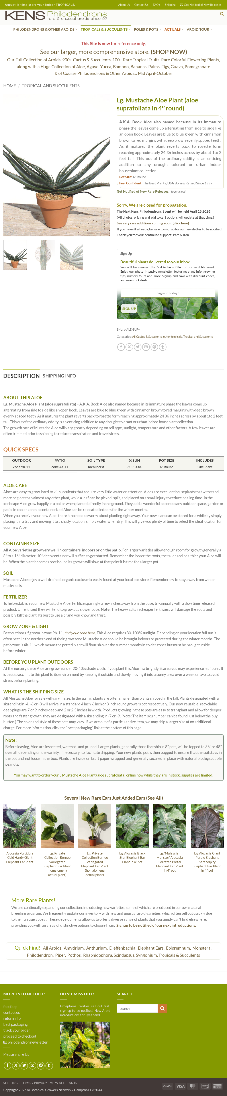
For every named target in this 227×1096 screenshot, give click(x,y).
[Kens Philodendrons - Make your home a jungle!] (69, 16)
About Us (124, 4)
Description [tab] (21, 376)
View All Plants (63, 1083)
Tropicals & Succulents (179, 955)
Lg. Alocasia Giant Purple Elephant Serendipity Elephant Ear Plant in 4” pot (207, 861)
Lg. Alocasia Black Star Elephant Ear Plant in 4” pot (132, 857)
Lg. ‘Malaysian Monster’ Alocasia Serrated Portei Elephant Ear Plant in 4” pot (169, 861)
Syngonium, (147, 955)
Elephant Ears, (151, 947)
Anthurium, (97, 947)
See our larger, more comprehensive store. (113, 51)
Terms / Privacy (34, 1083)
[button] (201, 5)
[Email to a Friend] (146, 347)
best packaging (15, 1024)
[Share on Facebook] (121, 347)
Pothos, (74, 955)
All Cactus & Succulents (147, 336)
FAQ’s (156, 4)
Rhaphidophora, (98, 955)
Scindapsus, (124, 955)
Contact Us (141, 4)
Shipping (170, 4)
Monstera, (202, 947)
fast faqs (10, 1006)
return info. (12, 1018)
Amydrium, (75, 947)
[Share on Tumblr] (162, 347)
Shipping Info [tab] (59, 375)
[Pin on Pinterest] (154, 347)
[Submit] (162, 1008)
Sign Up (127, 254)
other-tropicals (172, 336)
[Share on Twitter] (137, 347)
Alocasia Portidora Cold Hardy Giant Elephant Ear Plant (19, 857)
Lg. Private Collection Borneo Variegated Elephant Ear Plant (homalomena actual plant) (57, 864)
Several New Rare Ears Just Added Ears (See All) (113, 798)
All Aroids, (53, 947)
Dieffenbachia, (123, 947)
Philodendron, (41, 955)
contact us (11, 1012)
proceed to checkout (19, 1036)
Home (9, 85)
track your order (16, 1030)
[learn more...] (85, 1045)
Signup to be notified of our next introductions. (156, 925)
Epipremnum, (179, 947)
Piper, (61, 955)
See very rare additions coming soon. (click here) (153, 223)
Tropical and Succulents (51, 85)
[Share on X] (129, 347)
